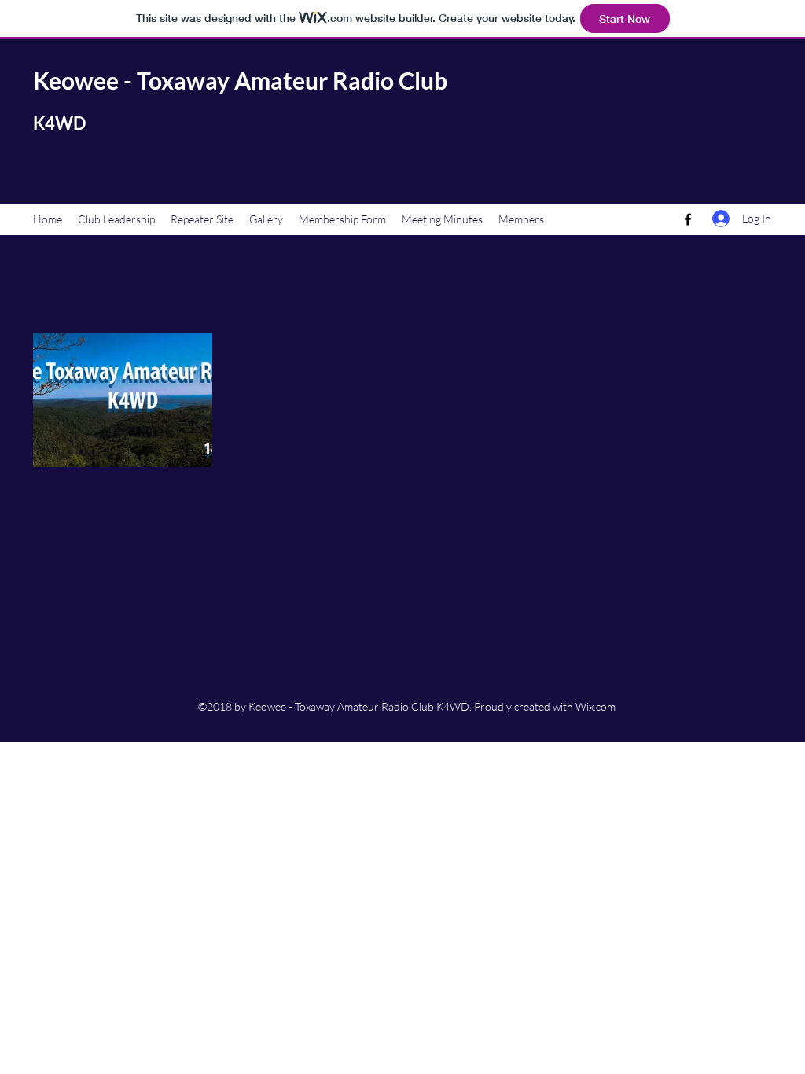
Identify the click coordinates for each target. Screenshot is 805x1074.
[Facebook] (688, 219)
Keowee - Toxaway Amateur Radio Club (240, 80)
